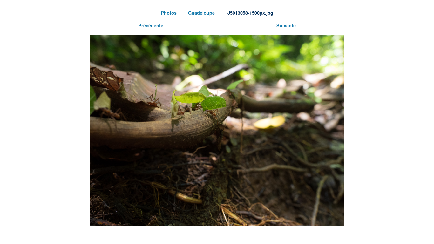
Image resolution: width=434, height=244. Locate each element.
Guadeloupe (201, 13)
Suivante (286, 25)
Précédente (150, 25)
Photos (169, 13)
